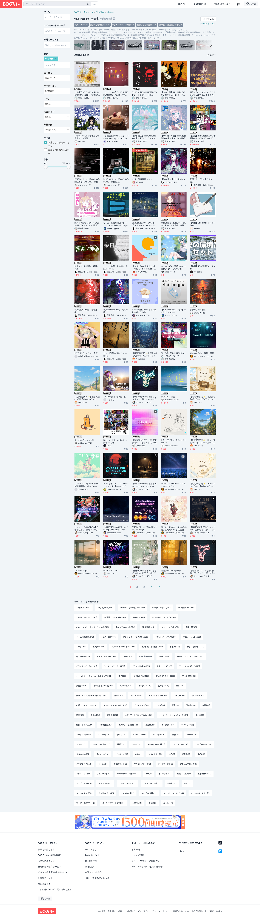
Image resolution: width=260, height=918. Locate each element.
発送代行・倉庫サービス (49, 866)
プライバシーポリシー (160, 911)
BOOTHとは (200, 4)
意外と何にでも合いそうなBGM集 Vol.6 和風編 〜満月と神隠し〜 (173, 224)
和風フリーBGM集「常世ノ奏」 (202, 180)
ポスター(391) (99, 647)
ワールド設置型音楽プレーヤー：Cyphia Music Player (115, 224)
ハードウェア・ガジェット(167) (190, 656)
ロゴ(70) (179, 686)
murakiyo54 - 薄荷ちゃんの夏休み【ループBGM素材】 (173, 267)
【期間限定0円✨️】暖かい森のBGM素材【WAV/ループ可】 (202, 441)
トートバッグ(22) (83, 734)
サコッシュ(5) (164, 774)
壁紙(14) (120, 744)
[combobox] (57, 4)
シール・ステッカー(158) (114, 666)
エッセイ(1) (168, 803)
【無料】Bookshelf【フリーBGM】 (202, 224)
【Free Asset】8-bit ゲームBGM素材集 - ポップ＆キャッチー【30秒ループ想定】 (87, 484)
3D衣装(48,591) (83, 607)
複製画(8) (186, 754)
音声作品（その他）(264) (152, 647)
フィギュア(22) (187, 725)
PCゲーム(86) (126, 686)
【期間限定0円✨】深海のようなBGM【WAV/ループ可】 (145, 354)
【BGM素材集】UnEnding (173, 179)
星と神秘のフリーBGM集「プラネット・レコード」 (144, 224)
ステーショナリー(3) (127, 783)
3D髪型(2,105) (148, 627)
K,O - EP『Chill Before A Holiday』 (173, 441)
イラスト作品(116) (141, 676)
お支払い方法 (91, 861)
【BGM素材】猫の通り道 (114, 396)
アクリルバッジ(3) (106, 793)
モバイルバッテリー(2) (200, 793)
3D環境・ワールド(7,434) (115, 617)
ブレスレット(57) (141, 705)
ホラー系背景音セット (142, 179)
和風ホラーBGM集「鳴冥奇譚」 (115, 310)
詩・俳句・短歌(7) (165, 764)
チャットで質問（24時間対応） (147, 861)
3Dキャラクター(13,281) (86, 617)
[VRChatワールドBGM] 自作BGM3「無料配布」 (116, 180)
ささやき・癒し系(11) (156, 744)
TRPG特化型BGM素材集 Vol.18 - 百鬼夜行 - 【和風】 (144, 93)
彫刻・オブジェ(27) (84, 725)
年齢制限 (48, 125)
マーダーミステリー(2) (85, 803)
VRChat (110, 12)
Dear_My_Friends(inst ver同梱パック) (115, 441)
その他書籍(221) (83, 656)
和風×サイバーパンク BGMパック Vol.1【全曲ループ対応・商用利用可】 (115, 484)
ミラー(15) (80, 744)
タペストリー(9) (155, 754)
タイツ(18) (121, 734)
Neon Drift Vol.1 (110, 570)
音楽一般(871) (192, 627)
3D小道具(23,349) (105, 607)
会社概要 (101, 911)
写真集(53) (191, 705)
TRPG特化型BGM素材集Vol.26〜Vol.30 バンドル (173, 354)
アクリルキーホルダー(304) (123, 647)
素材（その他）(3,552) (125, 627)
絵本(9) (138, 754)
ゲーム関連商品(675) (85, 637)
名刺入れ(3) (172, 783)
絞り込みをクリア (207, 23)
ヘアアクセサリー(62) (158, 695)
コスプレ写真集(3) (84, 783)
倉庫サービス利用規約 (126, 911)
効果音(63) (119, 695)
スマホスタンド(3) (84, 793)
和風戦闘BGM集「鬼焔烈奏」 (85, 310)
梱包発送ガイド (45, 878)
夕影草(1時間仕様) (198, 309)
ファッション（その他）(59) (115, 705)
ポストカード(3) (105, 783)
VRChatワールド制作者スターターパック (144, 528)
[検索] (88, 4)
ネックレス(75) (144, 686)
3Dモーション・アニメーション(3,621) (92, 627)
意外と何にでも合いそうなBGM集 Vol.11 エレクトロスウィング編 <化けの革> (202, 93)
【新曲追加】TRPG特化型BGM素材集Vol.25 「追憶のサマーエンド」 (86, 93)
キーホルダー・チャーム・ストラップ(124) (94, 676)
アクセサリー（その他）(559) (135, 637)
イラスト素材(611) (108, 637)
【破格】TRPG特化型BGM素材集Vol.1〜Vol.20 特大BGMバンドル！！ (202, 137)
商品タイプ (49, 112)
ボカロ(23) (150, 725)
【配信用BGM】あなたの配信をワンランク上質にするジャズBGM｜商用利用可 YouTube (202, 571)
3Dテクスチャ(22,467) (161, 607)
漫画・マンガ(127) (164, 666)
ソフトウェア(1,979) (170, 627)
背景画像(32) (112, 715)
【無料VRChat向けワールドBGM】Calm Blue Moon (115, 528)
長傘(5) (148, 774)
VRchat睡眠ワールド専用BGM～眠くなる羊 (144, 310)
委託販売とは (44, 883)
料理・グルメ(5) (184, 774)
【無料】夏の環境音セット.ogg (202, 267)
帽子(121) (123, 676)
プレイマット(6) (83, 774)
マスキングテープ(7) (142, 764)
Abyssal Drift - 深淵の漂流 (202, 353)
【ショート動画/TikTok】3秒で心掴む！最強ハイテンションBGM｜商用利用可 (86, 528)
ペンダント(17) (139, 734)
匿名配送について (46, 861)
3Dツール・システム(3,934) (164, 617)
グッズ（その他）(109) (165, 676)
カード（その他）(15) (101, 744)
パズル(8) (201, 754)
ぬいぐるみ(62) (198, 695)
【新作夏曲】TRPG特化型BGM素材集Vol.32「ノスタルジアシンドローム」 (144, 137)
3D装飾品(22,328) (186, 607)
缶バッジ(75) (163, 686)
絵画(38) (80, 715)
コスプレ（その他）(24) (129, 725)
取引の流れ (90, 866)
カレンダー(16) (159, 734)
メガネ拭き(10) (82, 754)
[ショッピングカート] (238, 4)
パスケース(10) (102, 754)
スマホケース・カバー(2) (173, 793)
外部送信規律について (181, 911)
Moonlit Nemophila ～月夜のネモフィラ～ (173, 484)
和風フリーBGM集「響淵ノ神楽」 (86, 267)
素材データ (88, 12)
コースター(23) (168, 725)
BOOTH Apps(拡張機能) (49, 855)
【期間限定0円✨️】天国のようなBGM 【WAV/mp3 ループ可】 (202, 484)
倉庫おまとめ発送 (93, 872)
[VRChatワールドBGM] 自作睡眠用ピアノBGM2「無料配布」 (87, 180)
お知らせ (136, 849)
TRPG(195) (127, 656)
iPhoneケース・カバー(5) (127, 774)
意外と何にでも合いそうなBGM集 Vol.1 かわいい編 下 (86, 224)
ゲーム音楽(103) (189, 676)
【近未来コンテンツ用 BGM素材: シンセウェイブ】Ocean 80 (144, 441)
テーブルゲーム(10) (203, 744)
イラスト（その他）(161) (86, 666)
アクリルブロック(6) (188, 764)
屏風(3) (187, 783)
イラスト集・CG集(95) (103, 686)
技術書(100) (81, 686)
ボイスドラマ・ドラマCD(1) (113, 803)
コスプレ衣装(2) (127, 793)
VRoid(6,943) (139, 617)
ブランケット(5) (103, 774)
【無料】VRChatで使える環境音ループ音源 (86, 137)
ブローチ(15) (191, 734)
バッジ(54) (160, 705)
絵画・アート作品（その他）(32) (138, 715)
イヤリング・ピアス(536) (165, 637)
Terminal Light (81, 570)
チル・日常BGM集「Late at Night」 (115, 354)
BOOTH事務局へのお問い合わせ (147, 866)
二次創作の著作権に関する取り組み (55, 889)
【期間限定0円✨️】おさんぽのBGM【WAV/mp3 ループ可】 (87, 398)
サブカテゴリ (50, 86)
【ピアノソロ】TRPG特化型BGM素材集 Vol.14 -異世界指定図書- (115, 93)
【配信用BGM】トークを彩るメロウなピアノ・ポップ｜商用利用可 (144, 571)
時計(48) (206, 705)
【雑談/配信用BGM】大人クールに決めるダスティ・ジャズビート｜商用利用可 (202, 528)
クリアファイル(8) (84, 764)
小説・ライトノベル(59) (86, 705)
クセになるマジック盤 (84, 440)
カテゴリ (48, 73)
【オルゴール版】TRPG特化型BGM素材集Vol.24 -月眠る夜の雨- (173, 137)
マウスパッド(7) (120, 764)
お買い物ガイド (92, 855)
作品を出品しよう (222, 4)
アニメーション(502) (192, 637)
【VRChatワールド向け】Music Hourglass (173, 310)
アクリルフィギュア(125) (189, 666)
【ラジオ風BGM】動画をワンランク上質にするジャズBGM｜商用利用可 (144, 398)
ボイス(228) (175, 647)
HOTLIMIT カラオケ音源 (86, 353)
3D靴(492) (81, 647)
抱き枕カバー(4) (204, 774)
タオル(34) (95, 715)
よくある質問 (138, 855)
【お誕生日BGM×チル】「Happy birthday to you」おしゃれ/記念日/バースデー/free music (116, 137)
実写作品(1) (137, 803)
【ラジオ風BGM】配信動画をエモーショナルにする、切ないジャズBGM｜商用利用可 (144, 484)
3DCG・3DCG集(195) (106, 656)
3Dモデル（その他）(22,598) (132, 607)
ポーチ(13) (135, 744)
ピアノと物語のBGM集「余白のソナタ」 (115, 267)
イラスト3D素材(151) (141, 666)
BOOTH (77, 12)
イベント (48, 99)
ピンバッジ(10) (121, 754)
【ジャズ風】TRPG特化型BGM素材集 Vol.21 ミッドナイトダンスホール (173, 93)
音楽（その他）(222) (195, 647)
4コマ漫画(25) (105, 725)
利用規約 (111, 911)
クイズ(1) (152, 803)
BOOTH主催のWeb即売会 (97, 878)
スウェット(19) (104, 734)
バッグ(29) (199, 715)
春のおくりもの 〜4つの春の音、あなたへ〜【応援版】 (174, 528)
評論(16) (175, 734)
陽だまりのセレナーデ (171, 570)
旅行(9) (172, 754)
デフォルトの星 (168, 396)
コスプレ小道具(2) (148, 793)
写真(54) (175, 705)
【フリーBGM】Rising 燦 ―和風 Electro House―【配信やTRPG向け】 (144, 267)
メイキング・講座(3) (151, 783)
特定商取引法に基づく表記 (203, 911)
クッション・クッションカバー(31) (173, 715)
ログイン (182, 4)
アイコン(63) (136, 695)
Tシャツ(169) (164, 656)
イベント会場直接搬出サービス (52, 872)
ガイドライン (143, 911)
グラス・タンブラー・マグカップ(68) (91, 695)
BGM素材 (100, 12)
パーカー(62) (179, 695)
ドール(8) (103, 764)
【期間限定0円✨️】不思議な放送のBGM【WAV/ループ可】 (202, 398)
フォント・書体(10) (180, 744)
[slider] (46, 167)
